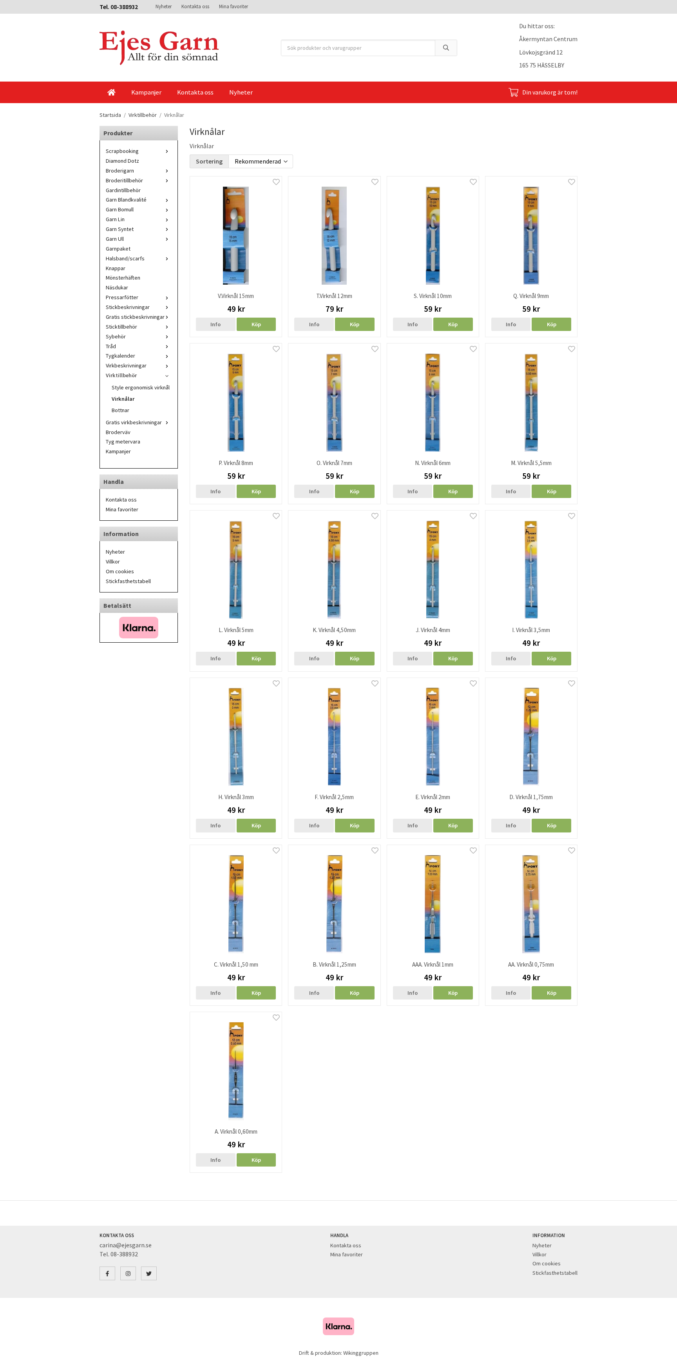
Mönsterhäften (123, 277)
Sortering (209, 161)
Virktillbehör (121, 375)
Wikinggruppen (360, 1352)
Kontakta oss (195, 6)
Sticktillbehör (121, 326)
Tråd (111, 346)
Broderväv (118, 432)
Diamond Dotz (122, 160)
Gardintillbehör (123, 190)
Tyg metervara (123, 441)
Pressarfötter (122, 297)
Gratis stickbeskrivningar (135, 316)
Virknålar (123, 398)
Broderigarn (120, 170)
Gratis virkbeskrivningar (134, 422)
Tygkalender (120, 355)
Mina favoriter (233, 6)
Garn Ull (115, 238)
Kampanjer (146, 92)
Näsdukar (117, 287)
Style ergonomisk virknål (141, 387)
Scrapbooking (122, 150)
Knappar (115, 268)
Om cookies (120, 571)
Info (215, 324)
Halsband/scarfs (125, 258)
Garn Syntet (120, 229)
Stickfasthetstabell (128, 581)
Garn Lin (115, 219)
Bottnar (120, 410)
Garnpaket (118, 248)
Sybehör (116, 336)
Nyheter (164, 6)
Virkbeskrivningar (126, 365)
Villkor (113, 561)
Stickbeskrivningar (128, 307)
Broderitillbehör (124, 180)
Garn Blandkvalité (126, 199)
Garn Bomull (120, 209)
